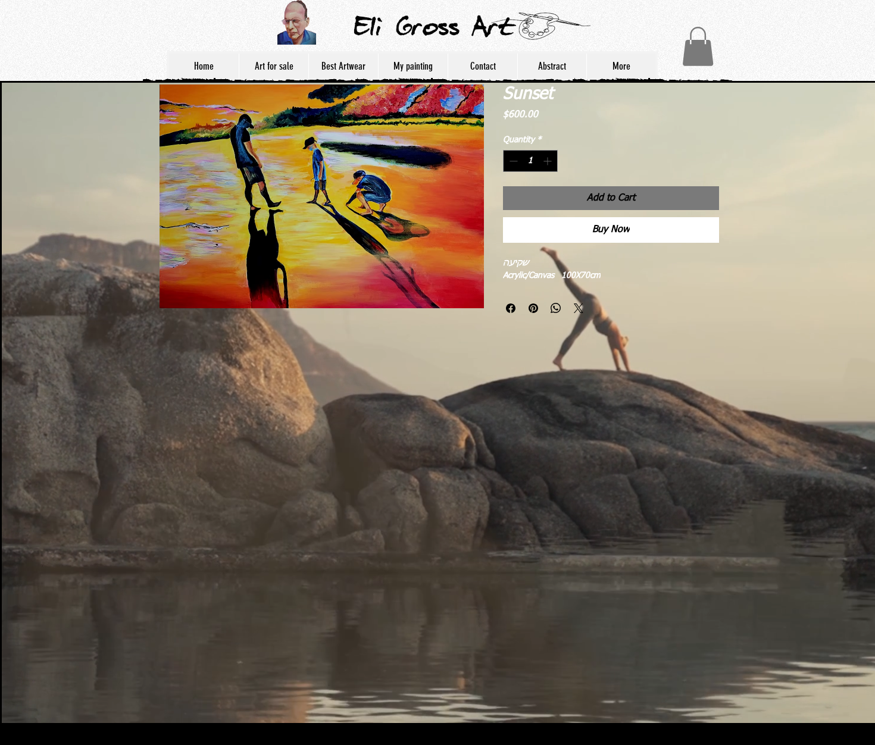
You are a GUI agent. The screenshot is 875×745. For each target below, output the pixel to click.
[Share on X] (578, 308)
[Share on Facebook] (511, 308)
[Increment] (548, 161)
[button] (698, 46)
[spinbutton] (530, 161)
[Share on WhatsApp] (556, 308)
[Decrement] (512, 161)
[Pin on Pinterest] (533, 308)
